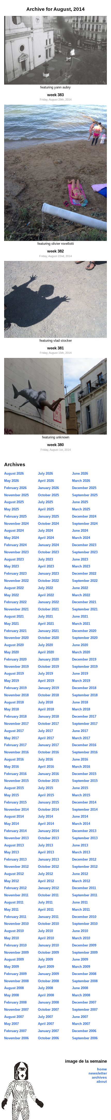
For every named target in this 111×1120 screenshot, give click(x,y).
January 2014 (48, 831)
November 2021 (16, 609)
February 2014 (15, 831)
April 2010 (46, 938)
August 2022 (14, 588)
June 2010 (80, 931)
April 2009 (46, 967)
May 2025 (11, 509)
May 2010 (11, 938)
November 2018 (16, 695)
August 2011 (13, 902)
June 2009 (80, 959)
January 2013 (48, 859)
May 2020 (11, 652)
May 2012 (11, 881)
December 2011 (84, 888)
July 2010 (45, 931)
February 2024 (15, 545)
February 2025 (15, 516)
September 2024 (85, 524)
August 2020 (14, 645)
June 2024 (80, 530)
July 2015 (45, 788)
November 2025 (16, 495)
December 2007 (84, 1002)
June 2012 (80, 874)
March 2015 (81, 795)
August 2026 (14, 473)
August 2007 (14, 1017)
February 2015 (15, 802)
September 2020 (85, 638)
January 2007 (48, 1031)
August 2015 (14, 788)
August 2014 (14, 816)
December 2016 (84, 745)
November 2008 (16, 981)
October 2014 (48, 809)
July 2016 (45, 759)
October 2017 (48, 724)
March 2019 (81, 681)
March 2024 (81, 538)
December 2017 (84, 716)
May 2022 (11, 595)
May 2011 (11, 909)
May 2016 (11, 767)
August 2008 (14, 988)
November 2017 (16, 724)
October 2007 (48, 1009)
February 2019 (15, 688)
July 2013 (45, 845)
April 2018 (46, 709)
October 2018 (48, 695)
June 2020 (80, 645)
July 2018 (45, 702)
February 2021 (15, 631)
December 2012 (84, 859)
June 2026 (80, 473)
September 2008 (85, 981)
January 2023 (48, 573)
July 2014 (45, 816)
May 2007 (11, 1024)
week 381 (55, 348)
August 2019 (14, 673)
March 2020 (81, 652)
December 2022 (84, 573)
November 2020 (16, 638)
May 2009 (11, 967)
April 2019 (46, 681)
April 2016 (46, 767)
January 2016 (48, 774)
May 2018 (11, 709)
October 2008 (48, 981)
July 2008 (45, 988)
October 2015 (48, 781)
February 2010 (15, 945)
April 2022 (46, 595)
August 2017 (14, 731)
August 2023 (14, 559)
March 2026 (81, 481)
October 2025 (48, 495)
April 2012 (46, 881)
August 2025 (14, 502)
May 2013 (11, 852)
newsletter (98, 1073)
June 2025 (80, 502)
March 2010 (81, 938)
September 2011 (84, 895)
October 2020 (48, 638)
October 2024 (48, 524)
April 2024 (46, 538)
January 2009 (48, 974)
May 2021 (11, 624)
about (102, 1081)
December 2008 (84, 974)
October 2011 (48, 895)
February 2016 (15, 774)
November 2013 (16, 838)
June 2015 (80, 788)
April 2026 (46, 481)
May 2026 (11, 481)
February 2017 (15, 745)
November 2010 (16, 924)
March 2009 (81, 967)
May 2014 (11, 824)
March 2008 (81, 995)
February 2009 (15, 974)
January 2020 (48, 659)
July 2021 (45, 616)
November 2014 (16, 809)
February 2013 (15, 859)
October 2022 (48, 581)
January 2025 (48, 516)
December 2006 (84, 1031)
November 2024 (16, 524)
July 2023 (45, 559)
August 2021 (14, 616)
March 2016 (81, 767)
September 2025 (85, 495)
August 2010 (14, 931)
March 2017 (81, 738)
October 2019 (48, 667)
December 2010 (84, 917)
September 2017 (85, 724)
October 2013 (48, 838)
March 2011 (81, 909)
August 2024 (14, 530)
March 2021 (81, 624)
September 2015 (85, 781)
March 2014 (81, 824)
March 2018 (81, 709)
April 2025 (46, 509)
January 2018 (48, 716)
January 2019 (48, 688)
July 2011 (45, 902)
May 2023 (11, 566)
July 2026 (45, 473)
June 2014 (80, 816)
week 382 (55, 251)
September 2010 (85, 924)
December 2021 (84, 602)
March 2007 (81, 1024)
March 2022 (81, 595)
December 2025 (84, 488)
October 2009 (48, 952)
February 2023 (15, 573)
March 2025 (81, 509)
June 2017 (80, 731)
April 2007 (46, 1024)
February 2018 (15, 716)
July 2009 (45, 959)
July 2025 (45, 502)
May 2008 (11, 995)
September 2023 (85, 552)
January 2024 (48, 545)
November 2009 (16, 952)
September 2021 (85, 609)
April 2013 (46, 852)
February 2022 (15, 602)
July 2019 (45, 673)
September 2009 (85, 952)
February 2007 (15, 1031)
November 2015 (16, 781)
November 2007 (16, 1009)
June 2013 (80, 845)
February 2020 (15, 659)
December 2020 (84, 631)
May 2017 (11, 738)
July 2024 (45, 530)
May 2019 (11, 681)
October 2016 (48, 752)
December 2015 (84, 774)
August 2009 (14, 959)
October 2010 (48, 924)
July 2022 (45, 588)
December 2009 (84, 945)
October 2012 (48, 867)
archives (99, 1077)
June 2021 (80, 616)
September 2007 (85, 1009)
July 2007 (45, 1017)
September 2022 (85, 581)
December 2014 (84, 802)
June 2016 (80, 759)
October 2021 (48, 609)
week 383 (55, 95)
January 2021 (48, 631)
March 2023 (81, 566)
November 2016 (16, 752)
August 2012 (14, 874)
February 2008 (15, 1002)
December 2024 (84, 516)
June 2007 (80, 1017)
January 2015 (48, 802)
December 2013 (84, 831)
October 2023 (48, 552)
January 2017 (48, 745)
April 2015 (46, 795)
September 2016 (85, 752)
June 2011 (80, 902)
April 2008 (46, 995)
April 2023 (46, 566)
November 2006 (16, 1038)
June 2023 (80, 559)
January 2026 (48, 488)
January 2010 (48, 945)
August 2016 (14, 759)
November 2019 (16, 667)
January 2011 (48, 917)
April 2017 (46, 738)
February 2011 (15, 917)
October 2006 (48, 1038)
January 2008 (48, 1002)
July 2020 (45, 645)
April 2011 (46, 909)
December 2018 (84, 688)
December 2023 (84, 545)
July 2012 (45, 874)
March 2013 (81, 852)
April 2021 (46, 624)
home (102, 1069)
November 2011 (16, 895)
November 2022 (16, 581)
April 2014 (46, 824)
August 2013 (14, 845)
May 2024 (11, 538)
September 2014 (85, 809)
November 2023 (16, 552)
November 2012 (16, 867)
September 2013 (85, 838)
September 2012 (85, 867)
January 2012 (48, 888)
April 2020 (46, 652)
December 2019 (84, 659)
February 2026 (15, 488)
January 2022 (48, 602)
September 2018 (85, 695)
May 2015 (11, 795)
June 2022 (80, 588)
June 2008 (80, 988)
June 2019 (80, 673)
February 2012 (15, 888)
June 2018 (80, 702)
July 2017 (45, 731)
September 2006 (85, 1038)
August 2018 (14, 702)
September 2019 (85, 667)
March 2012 (81, 881)
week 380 (55, 444)
